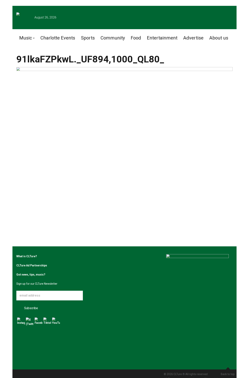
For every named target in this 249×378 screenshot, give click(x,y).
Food (136, 38)
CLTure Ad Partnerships (31, 265)
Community (113, 38)
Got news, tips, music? (30, 274)
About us (218, 38)
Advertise (193, 38)
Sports (88, 38)
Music (25, 38)
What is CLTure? (26, 256)
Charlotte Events (57, 38)
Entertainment (162, 38)
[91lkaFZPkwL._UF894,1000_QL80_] (124, 137)
